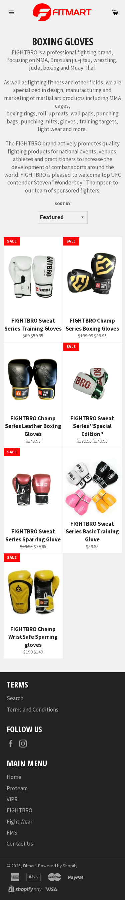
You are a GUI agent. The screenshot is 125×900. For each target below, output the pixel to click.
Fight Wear (19, 821)
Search (15, 698)
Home (14, 777)
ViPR (12, 799)
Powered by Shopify (57, 866)
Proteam (17, 788)
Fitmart (29, 866)
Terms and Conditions (32, 709)
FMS (12, 832)
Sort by (62, 203)
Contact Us (20, 843)
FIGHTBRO (19, 810)
